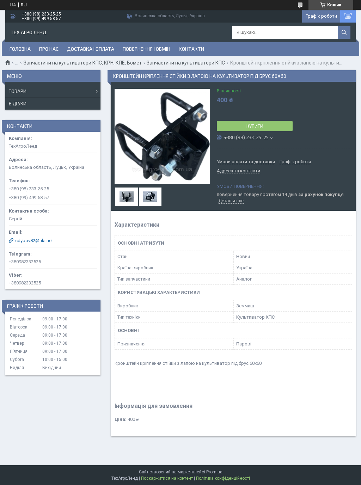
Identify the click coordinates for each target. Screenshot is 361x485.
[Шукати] (344, 32)
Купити (254, 126)
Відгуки (17, 103)
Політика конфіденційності (223, 478)
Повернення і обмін (146, 49)
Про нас (49, 49)
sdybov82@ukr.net (34, 240)
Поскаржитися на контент (167, 478)
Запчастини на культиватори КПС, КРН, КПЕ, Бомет (83, 63)
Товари (17, 91)
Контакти (191, 49)
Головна (20, 49)
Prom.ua (214, 471)
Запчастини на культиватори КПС (186, 63)
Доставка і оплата (90, 49)
